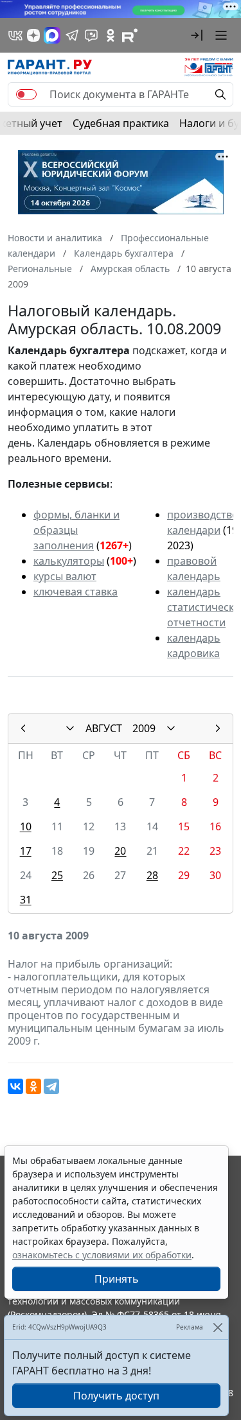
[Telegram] (51, 1086)
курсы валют (64, 576)
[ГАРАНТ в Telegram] (72, 35)
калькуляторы (68, 561)
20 (120, 851)
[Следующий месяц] (218, 728)
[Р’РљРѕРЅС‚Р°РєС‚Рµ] (15, 1086)
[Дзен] (33, 35)
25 (57, 875)
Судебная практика (121, 123)
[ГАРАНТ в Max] (52, 35)
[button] (196, 35)
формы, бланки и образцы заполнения (76, 530)
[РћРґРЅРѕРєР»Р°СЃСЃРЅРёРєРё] (33, 1086)
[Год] (171, 728)
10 (25, 826)
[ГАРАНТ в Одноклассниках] (110, 35)
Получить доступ (116, 1396)
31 (25, 900)
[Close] (217, 1327)
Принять (116, 1279)
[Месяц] (70, 728)
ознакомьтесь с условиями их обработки (102, 1255)
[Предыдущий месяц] (23, 728)
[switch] (26, 94)
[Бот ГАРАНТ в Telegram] (91, 35)
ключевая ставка (75, 592)
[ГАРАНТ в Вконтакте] (15, 35)
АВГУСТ (103, 728)
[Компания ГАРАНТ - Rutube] (130, 35)
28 (152, 875)
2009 (144, 728)
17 (25, 851)
